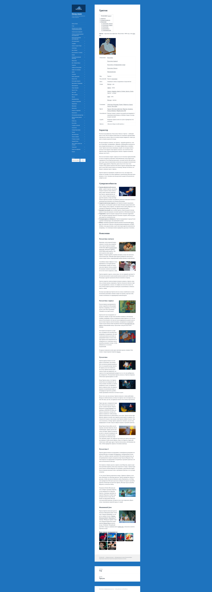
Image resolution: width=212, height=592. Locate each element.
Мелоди (109, 100)
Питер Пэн (74, 108)
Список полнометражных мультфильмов (77, 34)
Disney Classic (75, 23)
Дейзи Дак (121, 526)
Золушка (74, 74)
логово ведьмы (109, 408)
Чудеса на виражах (76, 149)
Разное (73, 151)
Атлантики (114, 79)
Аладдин (74, 43)
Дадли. (119, 352)
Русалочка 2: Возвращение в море (116, 64)
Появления (103, 22)
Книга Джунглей (75, 76)
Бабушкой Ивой (103, 518)
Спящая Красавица (76, 130)
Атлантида (74, 48)
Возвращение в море (120, 557)
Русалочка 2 (105, 28)
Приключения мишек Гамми (77, 118)
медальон (118, 454)
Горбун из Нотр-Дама (76, 67)
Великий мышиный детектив (76, 57)
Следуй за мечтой (76, 125)
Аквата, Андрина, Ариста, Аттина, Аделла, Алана (120, 91)
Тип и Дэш (114, 106)
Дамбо (73, 72)
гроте (105, 163)
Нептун (109, 84)
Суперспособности (105, 20)
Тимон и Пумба (75, 136)
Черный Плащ (75, 141)
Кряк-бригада (75, 85)
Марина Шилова (110, 557)
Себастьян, (110, 104)
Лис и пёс (74, 92)
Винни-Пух (74, 60)
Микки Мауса (107, 523)
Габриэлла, (126, 104)
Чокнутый (74, 147)
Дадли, (131, 104)
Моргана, (125, 109)
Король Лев (74, 78)
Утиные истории (75, 139)
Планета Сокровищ (76, 110)
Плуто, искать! (83, 160)
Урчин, (121, 104)
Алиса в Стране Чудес (77, 45)
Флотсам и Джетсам (117, 109)
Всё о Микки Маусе (76, 63)
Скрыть (109, 16)
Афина (109, 87)
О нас (73, 26)
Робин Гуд (74, 120)
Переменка (74, 103)
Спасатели (74, 127)
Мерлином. (112, 518)
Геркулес (74, 65)
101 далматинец (75, 41)
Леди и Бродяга (75, 87)
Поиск (73, 158)
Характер (103, 18)
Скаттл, (109, 106)
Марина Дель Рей (121, 110)
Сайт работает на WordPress (121, 589)
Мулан (73, 97)
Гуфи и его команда (76, 69)
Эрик (108, 96)
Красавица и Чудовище (77, 83)
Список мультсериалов (77, 31)
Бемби (73, 54)
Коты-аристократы (76, 81)
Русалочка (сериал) (112, 61)
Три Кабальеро (75, 134)
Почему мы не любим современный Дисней (77, 29)
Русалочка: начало (107, 23)
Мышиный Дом (75, 99)
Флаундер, (116, 104)
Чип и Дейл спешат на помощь (77, 144)
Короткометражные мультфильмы (76, 38)
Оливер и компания (76, 101)
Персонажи (101, 558)
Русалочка (74, 123)
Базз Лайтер (74, 50)
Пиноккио (74, 106)
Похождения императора (77, 115)
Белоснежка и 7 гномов (77, 52)
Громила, (130, 109)
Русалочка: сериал (106, 25)
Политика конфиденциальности (106, 589)
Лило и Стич (74, 90)
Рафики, (113, 516)
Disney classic (77, 14)
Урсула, (109, 109)
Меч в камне (75, 94)
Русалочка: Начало (112, 68)
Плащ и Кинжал (111, 110)
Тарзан (73, 132)
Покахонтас (74, 112)
